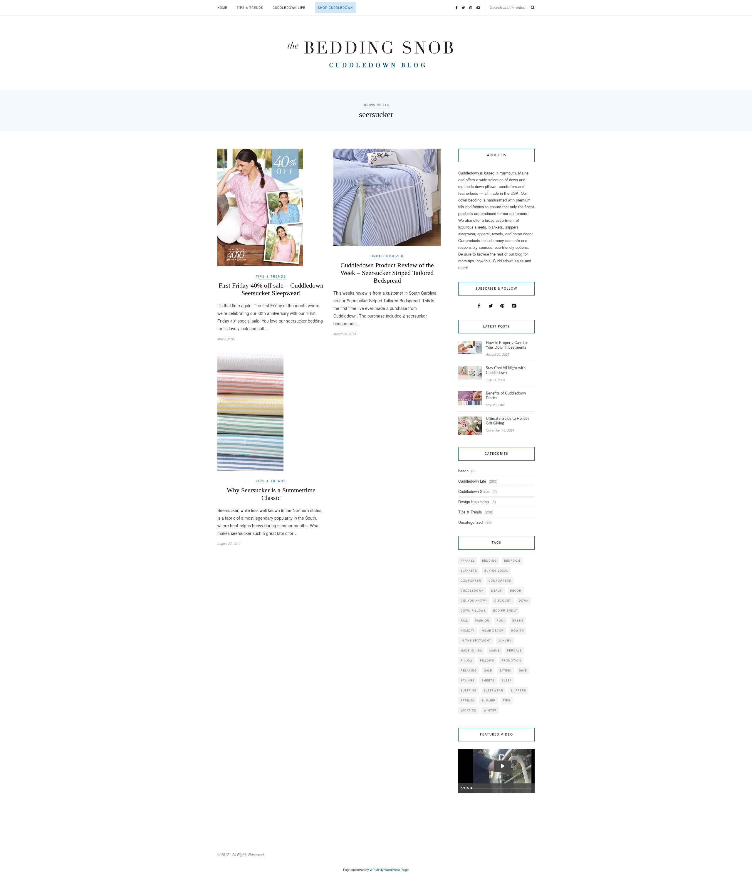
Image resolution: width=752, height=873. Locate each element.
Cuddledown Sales (474, 491)
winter (490, 710)
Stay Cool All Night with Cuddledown (506, 370)
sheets (488, 680)
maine (494, 650)
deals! (497, 590)
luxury (504, 640)
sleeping (468, 690)
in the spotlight (476, 640)
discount (502, 600)
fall (464, 620)
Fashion (482, 620)
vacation (468, 710)
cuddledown (472, 590)
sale (488, 670)
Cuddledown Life (289, 8)
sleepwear (493, 690)
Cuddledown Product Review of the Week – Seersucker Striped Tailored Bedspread (387, 272)
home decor (493, 630)
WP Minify (376, 869)
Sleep (507, 680)
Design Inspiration (473, 501)
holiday (467, 630)
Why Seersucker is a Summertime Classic (271, 493)
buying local (496, 571)
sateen (505, 670)
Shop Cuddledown (335, 8)
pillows (487, 660)
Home (222, 8)
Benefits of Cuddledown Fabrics (506, 396)
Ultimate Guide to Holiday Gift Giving (507, 421)
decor (515, 590)
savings (467, 680)
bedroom (512, 561)
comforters (500, 580)
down (524, 600)
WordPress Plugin (396, 869)
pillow (467, 660)
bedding (489, 561)
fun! (501, 620)
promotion (511, 660)
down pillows (473, 610)
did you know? (474, 600)
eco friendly (505, 610)
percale (514, 650)
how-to (517, 630)
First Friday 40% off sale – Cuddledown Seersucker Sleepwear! (271, 289)
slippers (518, 690)
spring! (467, 700)
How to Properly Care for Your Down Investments (507, 345)
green (517, 620)
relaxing (469, 670)
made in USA (471, 650)
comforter (471, 580)
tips (506, 700)
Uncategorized (387, 256)
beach (463, 471)
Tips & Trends (250, 8)
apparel (468, 561)
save (523, 670)
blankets (469, 571)
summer (488, 700)
